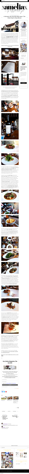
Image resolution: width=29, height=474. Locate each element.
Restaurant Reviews (16, 15)
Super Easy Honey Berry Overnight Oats (14, 416)
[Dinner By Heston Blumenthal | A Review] (9, 397)
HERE (2, 355)
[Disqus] (10, 432)
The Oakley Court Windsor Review (3, 400)
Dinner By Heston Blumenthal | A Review (9, 400)
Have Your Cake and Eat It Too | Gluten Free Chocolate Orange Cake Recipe (5, 416)
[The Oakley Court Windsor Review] (3, 397)
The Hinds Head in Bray (9, 36)
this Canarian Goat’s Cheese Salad (12, 186)
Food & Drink (12, 15)
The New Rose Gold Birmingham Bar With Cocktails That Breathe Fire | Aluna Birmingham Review (15, 401)
